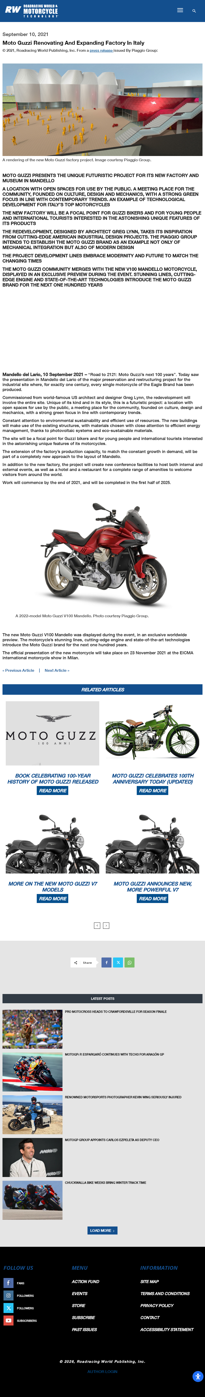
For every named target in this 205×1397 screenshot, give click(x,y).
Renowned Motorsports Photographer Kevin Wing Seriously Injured (123, 1097)
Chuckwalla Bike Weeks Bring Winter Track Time (105, 1182)
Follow (59, 1295)
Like (62, 1283)
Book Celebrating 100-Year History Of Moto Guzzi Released (52, 778)
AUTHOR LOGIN (103, 1371)
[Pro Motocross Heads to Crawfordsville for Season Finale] (32, 1029)
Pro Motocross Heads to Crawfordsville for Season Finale (116, 1012)
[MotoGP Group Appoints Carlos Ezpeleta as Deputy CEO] (32, 1157)
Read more (52, 790)
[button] (180, 10)
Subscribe (57, 1320)
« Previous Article (18, 670)
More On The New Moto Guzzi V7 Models (52, 886)
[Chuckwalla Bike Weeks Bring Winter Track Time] (32, 1200)
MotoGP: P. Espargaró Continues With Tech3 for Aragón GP (114, 1054)
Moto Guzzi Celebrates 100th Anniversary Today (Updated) (152, 778)
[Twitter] (118, 963)
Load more (100, 1230)
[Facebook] (107, 963)
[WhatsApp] (129, 963)
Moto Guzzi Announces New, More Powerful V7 (153, 886)
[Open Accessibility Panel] (198, 1376)
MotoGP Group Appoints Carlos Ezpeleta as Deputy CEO (112, 1140)
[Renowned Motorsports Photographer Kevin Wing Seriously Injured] (32, 1114)
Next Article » (57, 670)
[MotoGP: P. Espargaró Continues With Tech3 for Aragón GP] (32, 1072)
